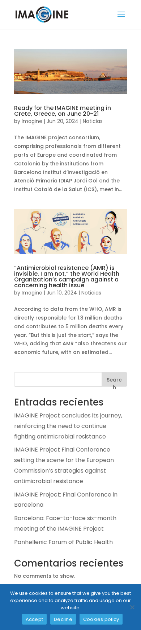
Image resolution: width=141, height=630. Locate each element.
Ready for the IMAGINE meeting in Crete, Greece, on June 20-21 (62, 111)
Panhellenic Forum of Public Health (63, 542)
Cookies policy (101, 619)
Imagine (32, 121)
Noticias (93, 121)
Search (114, 381)
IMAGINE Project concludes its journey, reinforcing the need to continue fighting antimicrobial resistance (68, 426)
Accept (34, 619)
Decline (63, 619)
